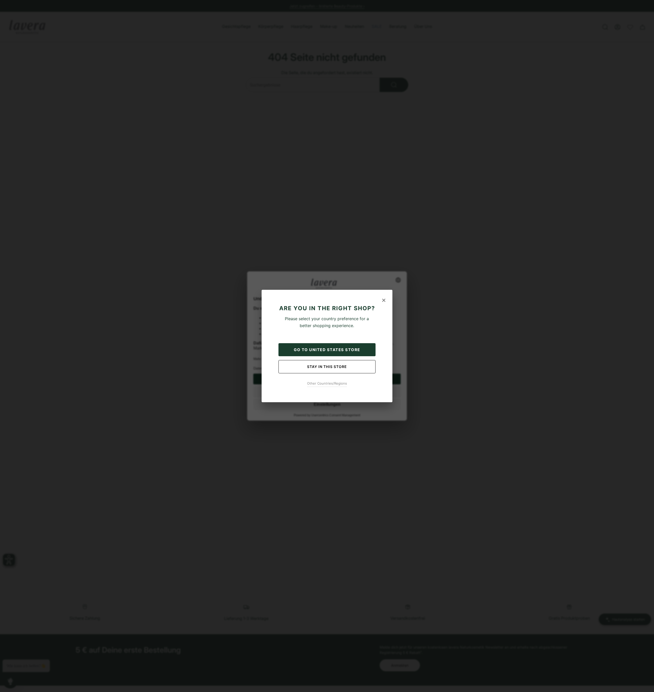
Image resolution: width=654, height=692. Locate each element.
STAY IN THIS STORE (327, 366)
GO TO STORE (327, 349)
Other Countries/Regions (327, 383)
